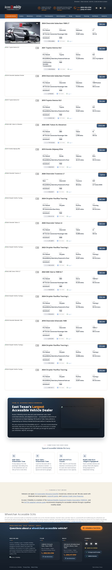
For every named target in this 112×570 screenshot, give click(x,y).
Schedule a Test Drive (92, 528)
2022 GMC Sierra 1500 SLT (52, 272)
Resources (78, 16)
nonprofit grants (52, 496)
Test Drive (62, 41)
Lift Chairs (38, 16)
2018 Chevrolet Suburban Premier (56, 76)
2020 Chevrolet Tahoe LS (52, 223)
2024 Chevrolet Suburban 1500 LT (55, 23)
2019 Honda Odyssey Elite (52, 149)
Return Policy (34, 567)
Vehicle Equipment (61, 16)
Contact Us (104, 16)
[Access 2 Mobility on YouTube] (100, 8)
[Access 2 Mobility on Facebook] (96, 8)
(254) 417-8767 (85, 9)
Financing (86, 16)
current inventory (64, 521)
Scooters (21, 16)
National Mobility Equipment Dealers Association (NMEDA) (67, 500)
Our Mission (95, 16)
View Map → (44, 10)
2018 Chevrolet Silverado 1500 (54, 321)
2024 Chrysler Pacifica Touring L (55, 296)
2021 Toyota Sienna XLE (51, 48)
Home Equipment (49, 16)
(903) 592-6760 (85, 7)
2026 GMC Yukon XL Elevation (54, 125)
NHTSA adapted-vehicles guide (35, 502)
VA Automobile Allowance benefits (46, 494)
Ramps (70, 16)
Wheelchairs (30, 16)
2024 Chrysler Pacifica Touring (54, 198)
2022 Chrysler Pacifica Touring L (55, 247)
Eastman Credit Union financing (72, 496)
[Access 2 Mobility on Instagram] (104, 8)
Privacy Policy (26, 567)
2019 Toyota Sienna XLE (51, 100)
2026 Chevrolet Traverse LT (53, 174)
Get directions (48, 556)
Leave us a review (92, 548)
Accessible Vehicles (11, 16)
